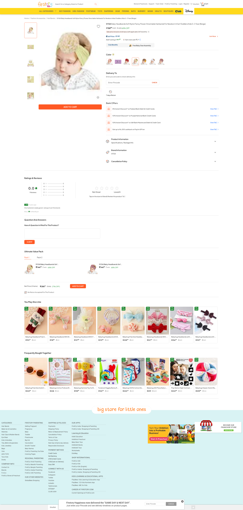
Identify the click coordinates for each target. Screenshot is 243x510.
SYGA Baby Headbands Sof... (47, 264)
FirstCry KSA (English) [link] (79, 466)
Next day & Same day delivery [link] (58, 443)
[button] (98, 26)
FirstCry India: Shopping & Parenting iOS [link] (85, 429)
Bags (3, 448)
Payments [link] (51, 426)
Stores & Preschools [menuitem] (140, 4)
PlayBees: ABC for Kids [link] (79, 485)
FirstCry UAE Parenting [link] (33, 473)
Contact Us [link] (5, 467)
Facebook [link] (51, 472)
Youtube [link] (51, 480)
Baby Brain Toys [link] (77, 442)
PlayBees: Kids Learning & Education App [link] (86, 480)
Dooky (4, 460)
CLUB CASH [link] (52, 492)
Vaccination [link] (29, 443)
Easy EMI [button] (51, 464)
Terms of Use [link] (52, 437)
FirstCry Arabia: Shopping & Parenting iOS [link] (86, 472)
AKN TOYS (5, 454)
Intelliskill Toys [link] (77, 448)
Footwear (91, 11)
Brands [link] (4, 470)
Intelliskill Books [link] (77, 445)
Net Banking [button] (52, 456)
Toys (100, 11)
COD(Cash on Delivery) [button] (56, 461)
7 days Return (111, 95)
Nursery (142, 11)
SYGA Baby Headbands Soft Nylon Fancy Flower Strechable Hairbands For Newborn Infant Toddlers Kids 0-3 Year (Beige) (96, 18)
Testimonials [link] (52, 486)
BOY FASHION (64, 11)
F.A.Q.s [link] (4, 473)
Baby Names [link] (29, 448)
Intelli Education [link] (77, 437)
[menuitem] (45, 4)
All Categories (46, 11)
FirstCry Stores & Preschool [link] (11, 476)
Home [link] (26, 18)
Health (158, 11)
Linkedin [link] (51, 483)
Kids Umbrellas (7, 440)
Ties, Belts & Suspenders (10, 443)
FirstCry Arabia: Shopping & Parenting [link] (85, 469)
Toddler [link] (27, 434)
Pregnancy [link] (28, 429)
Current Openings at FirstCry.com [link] (83, 493)
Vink (3, 451)
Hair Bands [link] (51, 18)
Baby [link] (26, 432)
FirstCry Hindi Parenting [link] (33, 462)
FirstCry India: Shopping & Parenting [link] (84, 426)
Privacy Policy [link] (53, 440)
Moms (150, 11)
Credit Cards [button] (52, 453)
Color (108, 54)
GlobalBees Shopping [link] (32, 480)
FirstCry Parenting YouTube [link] (34, 451)
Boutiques (168, 11)
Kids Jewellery (6, 446)
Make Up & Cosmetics (9, 429)
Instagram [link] (51, 475)
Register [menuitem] (186, 4)
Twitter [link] (50, 478)
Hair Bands (5, 426)
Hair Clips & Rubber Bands (10, 434)
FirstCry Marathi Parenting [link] (34, 464)
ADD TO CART (78, 286)
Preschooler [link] (29, 437)
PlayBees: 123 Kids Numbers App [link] (83, 482)
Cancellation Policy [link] (55, 434)
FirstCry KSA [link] (76, 464)
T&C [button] (123, 196)
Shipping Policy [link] (53, 429)
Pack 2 (39, 257)
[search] (76, 4)
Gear (117, 11)
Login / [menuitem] (181, 4)
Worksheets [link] (76, 450)
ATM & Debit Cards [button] (54, 459)
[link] (171, 434)
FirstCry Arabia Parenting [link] (33, 470)
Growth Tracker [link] (30, 446)
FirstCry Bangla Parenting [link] (34, 467)
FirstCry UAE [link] (76, 461)
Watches (4, 432)
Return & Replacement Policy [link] (58, 432)
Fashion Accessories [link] (38, 18)
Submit (29, 242)
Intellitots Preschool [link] (78, 439)
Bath (133, 11)
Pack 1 (26, 257)
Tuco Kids (5, 457)
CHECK (171, 504)
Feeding (125, 11)
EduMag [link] (74, 453)
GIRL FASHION (78, 11)
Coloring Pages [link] (30, 454)
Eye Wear (5, 437)
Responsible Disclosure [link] (56, 446)
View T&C (213, 109)
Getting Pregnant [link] (31, 426)
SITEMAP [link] (51, 489)
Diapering (108, 11)
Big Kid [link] (27, 440)
